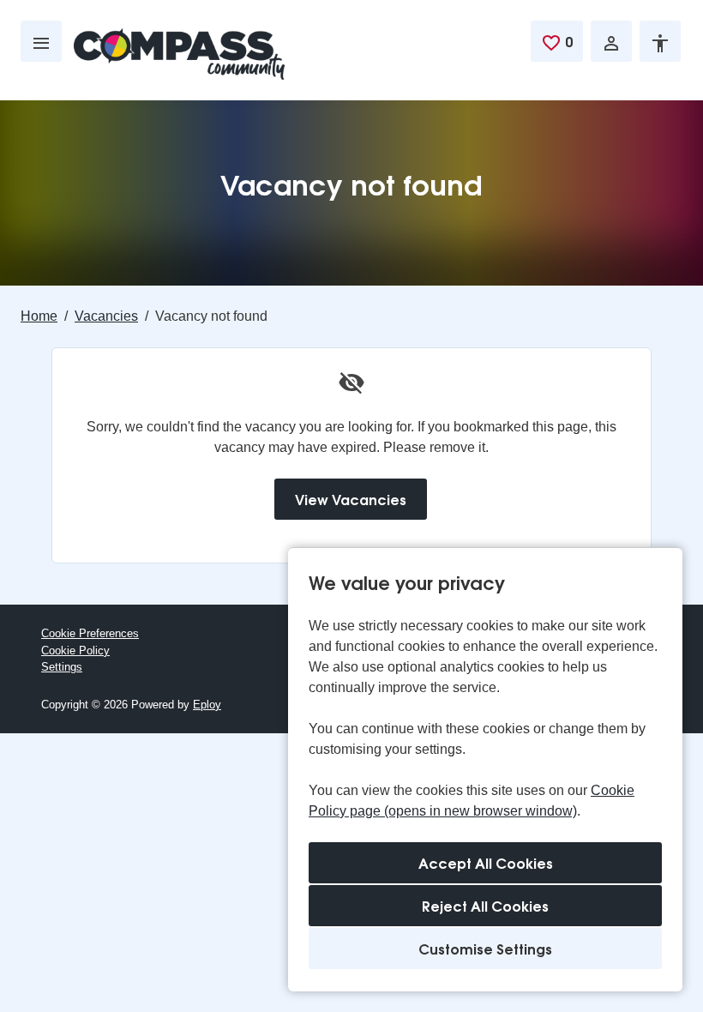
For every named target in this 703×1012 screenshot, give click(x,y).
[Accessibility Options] (660, 41)
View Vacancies (350, 498)
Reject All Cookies (485, 905)
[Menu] (41, 41)
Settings (61, 666)
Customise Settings (485, 948)
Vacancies (106, 316)
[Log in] (611, 41)
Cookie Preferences (90, 633)
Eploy (207, 704)
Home (39, 316)
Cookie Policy (75, 650)
